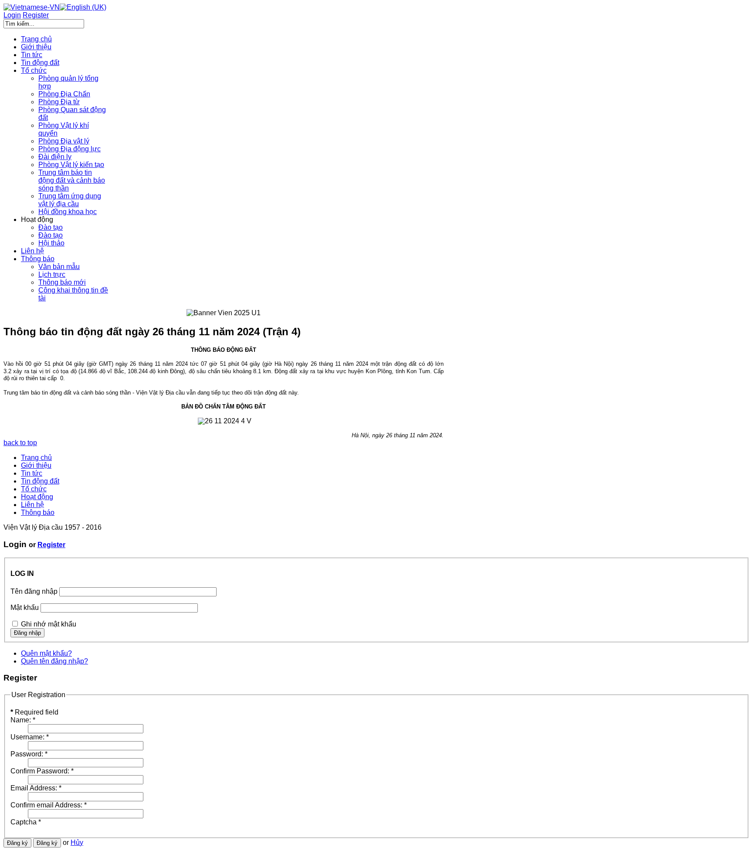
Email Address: (35, 788)
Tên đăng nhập (34, 591)
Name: (22, 720)
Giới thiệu (36, 465)
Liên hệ (32, 504)
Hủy (77, 842)
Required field (34, 712)
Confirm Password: (42, 771)
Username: (29, 737)
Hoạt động (37, 496)
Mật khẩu (24, 607)
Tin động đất (40, 481)
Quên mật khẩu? (46, 653)
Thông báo (37, 512)
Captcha (25, 822)
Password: (28, 754)
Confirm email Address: (48, 805)
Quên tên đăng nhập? (54, 661)
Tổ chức (34, 489)
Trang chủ (36, 457)
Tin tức (31, 473)
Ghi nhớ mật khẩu (48, 624)
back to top (20, 442)
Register (51, 544)
